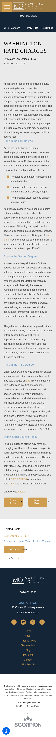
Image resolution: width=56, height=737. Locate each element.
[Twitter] (32, 622)
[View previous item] (5, 558)
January (15, 28)
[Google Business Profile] (23, 622)
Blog (28, 650)
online (13, 483)
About (28, 635)
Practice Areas (28, 640)
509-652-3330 (28, 592)
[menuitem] (28, 631)
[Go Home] (6, 28)
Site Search (28, 664)
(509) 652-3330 (28, 15)
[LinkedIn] (42, 622)
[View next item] (17, 558)
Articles (21, 491)
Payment (28, 654)
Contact (28, 659)
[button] (6, 731)
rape (27, 380)
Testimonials (28, 645)
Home (28, 630)
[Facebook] (14, 622)
